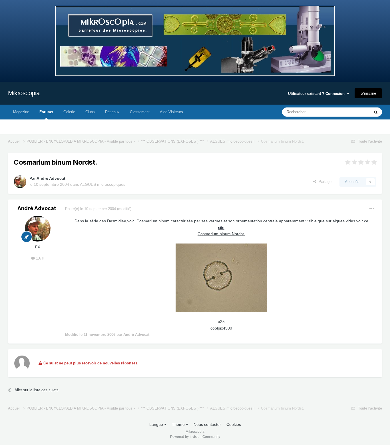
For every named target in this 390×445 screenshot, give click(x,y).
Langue (156, 424)
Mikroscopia (24, 93)
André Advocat (51, 178)
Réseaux (112, 112)
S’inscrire (368, 93)
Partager (324, 181)
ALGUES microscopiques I (104, 184)
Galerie (69, 112)
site (221, 227)
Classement (140, 112)
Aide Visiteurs (171, 112)
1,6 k (39, 258)
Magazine (21, 112)
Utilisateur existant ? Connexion (317, 93)
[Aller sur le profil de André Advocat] (20, 181)
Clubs (90, 112)
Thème (179, 424)
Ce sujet (355, 112)
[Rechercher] (375, 112)
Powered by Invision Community (195, 437)
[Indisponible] (221, 277)
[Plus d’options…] (371, 208)
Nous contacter (207, 424)
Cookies (233, 424)
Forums (46, 112)
